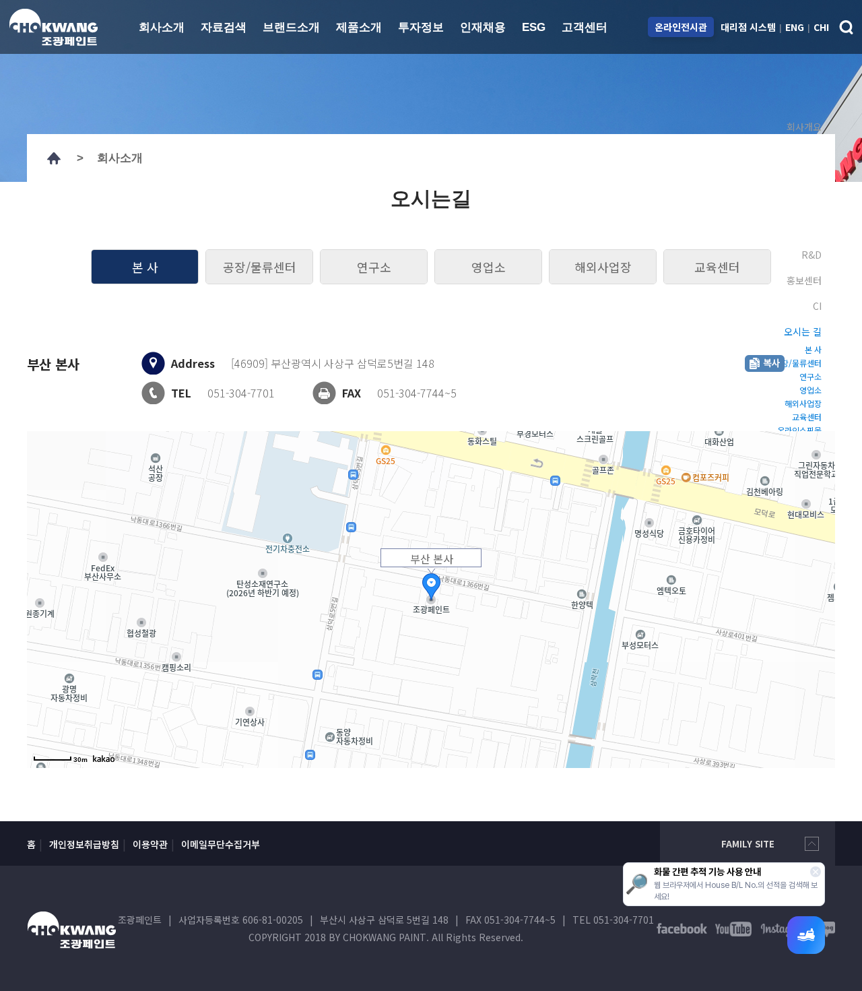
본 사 (145, 267)
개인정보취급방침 (84, 844)
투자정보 (421, 27)
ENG (794, 27)
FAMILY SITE (747, 843)
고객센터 (584, 27)
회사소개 (162, 27)
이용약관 (150, 844)
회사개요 (804, 126)
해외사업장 (603, 267)
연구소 (374, 267)
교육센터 (717, 267)
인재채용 (483, 27)
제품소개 (359, 27)
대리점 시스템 (748, 27)
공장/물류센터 (259, 267)
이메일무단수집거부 (220, 844)
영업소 (488, 267)
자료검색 (223, 27)
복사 (765, 363)
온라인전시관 (681, 27)
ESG (533, 27)
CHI (821, 27)
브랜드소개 (291, 27)
